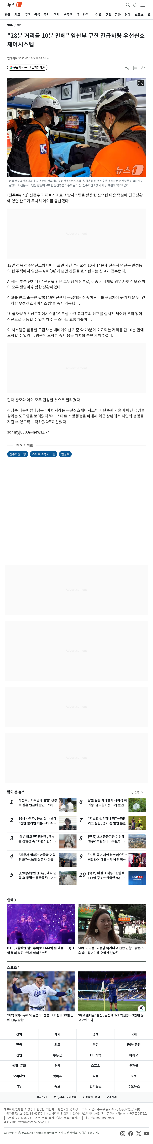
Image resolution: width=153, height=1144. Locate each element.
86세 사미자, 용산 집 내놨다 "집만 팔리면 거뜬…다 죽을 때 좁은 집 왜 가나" (37, 823)
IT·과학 (95, 1055)
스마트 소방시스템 (43, 454)
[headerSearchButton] (128, 4)
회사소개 (41, 1097)
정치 (19, 1034)
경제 (96, 1034)
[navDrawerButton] (143, 4)
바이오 (133, 1055)
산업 (19, 1055)
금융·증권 (134, 1045)
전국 (10, 26)
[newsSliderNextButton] (142, 792)
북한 (96, 1045)
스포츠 (12, 967)
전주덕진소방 (17, 454)
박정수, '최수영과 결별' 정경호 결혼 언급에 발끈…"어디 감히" (38, 805)
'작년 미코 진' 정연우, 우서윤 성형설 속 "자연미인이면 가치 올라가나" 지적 (37, 841)
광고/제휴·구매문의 (64, 1097)
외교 (57, 1045)
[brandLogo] (14, 4)
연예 (10, 899)
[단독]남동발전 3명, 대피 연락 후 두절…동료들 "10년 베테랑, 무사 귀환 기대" (38, 878)
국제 (134, 1034)
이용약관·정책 (91, 1097)
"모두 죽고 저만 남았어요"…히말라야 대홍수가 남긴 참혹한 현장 (107, 860)
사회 (57, 1034)
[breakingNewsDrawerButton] (135, 4)
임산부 (65, 454)
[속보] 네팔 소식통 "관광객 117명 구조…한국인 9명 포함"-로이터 (106, 878)
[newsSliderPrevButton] (132, 792)
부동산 (57, 1055)
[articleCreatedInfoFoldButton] (48, 58)
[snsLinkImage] (122, 1133)
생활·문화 (19, 1066)
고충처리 (111, 1097)
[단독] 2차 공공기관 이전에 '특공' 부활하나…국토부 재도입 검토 (106, 841)
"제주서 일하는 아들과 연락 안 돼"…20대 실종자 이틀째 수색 (37, 860)
